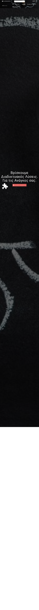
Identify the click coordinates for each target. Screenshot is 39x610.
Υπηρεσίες (17, 4)
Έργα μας (24, 4)
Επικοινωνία (16, 6)
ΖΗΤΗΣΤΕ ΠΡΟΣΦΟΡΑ (19, 185)
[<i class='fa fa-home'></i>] (13, 4)
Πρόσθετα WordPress (31, 4)
